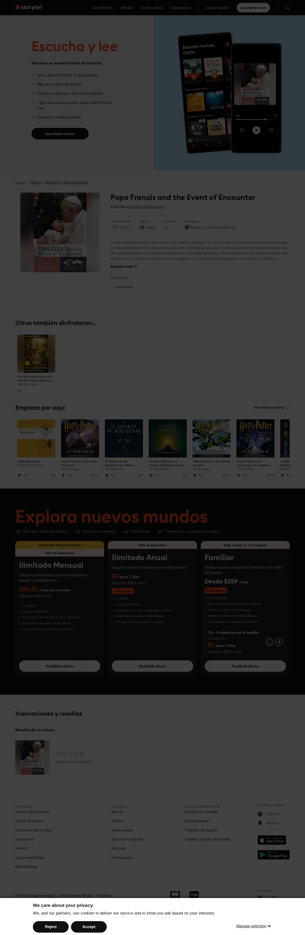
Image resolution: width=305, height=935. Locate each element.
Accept (88, 927)
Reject (50, 927)
